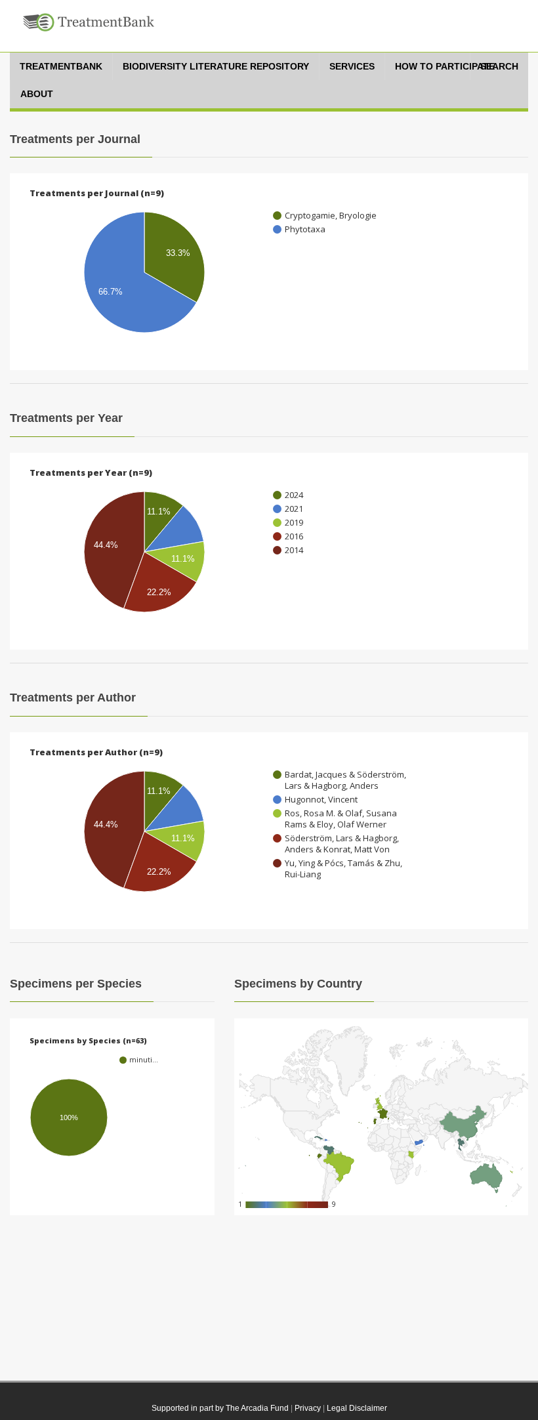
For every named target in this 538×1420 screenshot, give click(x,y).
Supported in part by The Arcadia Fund (220, 1408)
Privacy (308, 1408)
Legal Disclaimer (357, 1408)
